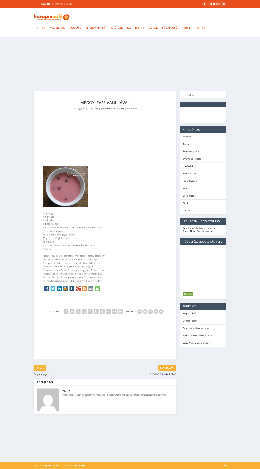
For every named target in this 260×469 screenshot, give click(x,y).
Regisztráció (189, 313)
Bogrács (75, 28)
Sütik (187, 28)
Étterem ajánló (95, 28)
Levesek (153, 28)
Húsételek (116, 28)
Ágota (81, 108)
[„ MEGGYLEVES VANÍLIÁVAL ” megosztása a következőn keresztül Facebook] (66, 311)
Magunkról (57, 28)
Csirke (186, 144)
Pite (185, 188)
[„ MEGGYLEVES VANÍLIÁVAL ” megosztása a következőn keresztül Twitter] (72, 311)
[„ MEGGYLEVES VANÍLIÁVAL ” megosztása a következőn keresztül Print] (120, 311)
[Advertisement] (124, 64)
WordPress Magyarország (196, 343)
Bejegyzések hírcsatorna (196, 328)
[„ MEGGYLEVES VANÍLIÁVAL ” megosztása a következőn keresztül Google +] (78, 311)
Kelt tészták (135, 28)
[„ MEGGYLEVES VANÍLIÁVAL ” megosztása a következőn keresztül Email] (114, 311)
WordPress (79, 465)
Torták (200, 28)
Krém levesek (190, 180)
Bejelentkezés (190, 320)
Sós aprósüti (170, 28)
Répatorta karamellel (62, 3)
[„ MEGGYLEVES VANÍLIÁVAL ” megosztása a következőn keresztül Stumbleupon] (108, 311)
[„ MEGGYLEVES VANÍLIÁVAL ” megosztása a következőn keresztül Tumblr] (84, 311)
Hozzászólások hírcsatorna (197, 335)
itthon (40, 28)
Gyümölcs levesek (109, 108)
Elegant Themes (51, 465)
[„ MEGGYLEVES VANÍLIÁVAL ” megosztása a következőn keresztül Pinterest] (90, 311)
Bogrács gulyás (205, 231)
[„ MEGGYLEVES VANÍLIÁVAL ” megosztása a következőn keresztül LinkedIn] (96, 311)
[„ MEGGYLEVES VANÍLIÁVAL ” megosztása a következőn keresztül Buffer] (102, 311)
